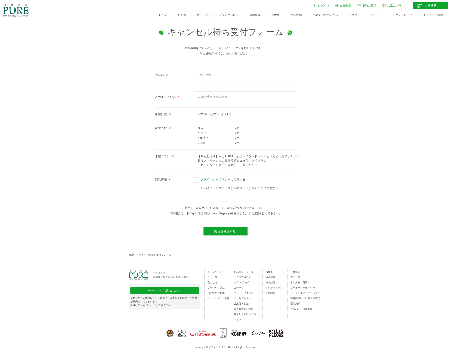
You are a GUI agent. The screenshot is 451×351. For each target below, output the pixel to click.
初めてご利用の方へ (325, 14)
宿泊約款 (295, 303)
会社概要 (295, 271)
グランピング (241, 282)
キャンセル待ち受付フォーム (155, 254)
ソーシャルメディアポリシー (306, 293)
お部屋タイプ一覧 (244, 271)
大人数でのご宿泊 (244, 308)
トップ (162, 14)
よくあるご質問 (433, 14)
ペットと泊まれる (244, 293)
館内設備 (296, 14)
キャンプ (239, 319)
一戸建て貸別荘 (242, 277)
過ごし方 (202, 14)
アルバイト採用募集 (301, 308)
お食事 (275, 14)
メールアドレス (168, 96)
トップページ (214, 271)
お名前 (162, 75)
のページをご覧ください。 (152, 305)
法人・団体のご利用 (218, 298)
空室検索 (270, 293)
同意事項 (163, 179)
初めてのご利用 (216, 293)
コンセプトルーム (244, 298)
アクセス (354, 14)
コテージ (239, 287)
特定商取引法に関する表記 (305, 298)
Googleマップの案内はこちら (164, 290)
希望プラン (165, 156)
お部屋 (182, 14)
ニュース (376, 14)
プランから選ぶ (229, 14)
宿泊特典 (255, 14)
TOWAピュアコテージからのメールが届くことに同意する (239, 188)
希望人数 (163, 127)
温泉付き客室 (241, 303)
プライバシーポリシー (215, 179)
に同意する (222, 179)
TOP (131, 254)
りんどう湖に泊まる (245, 314)
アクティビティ (402, 14)
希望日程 (163, 114)
